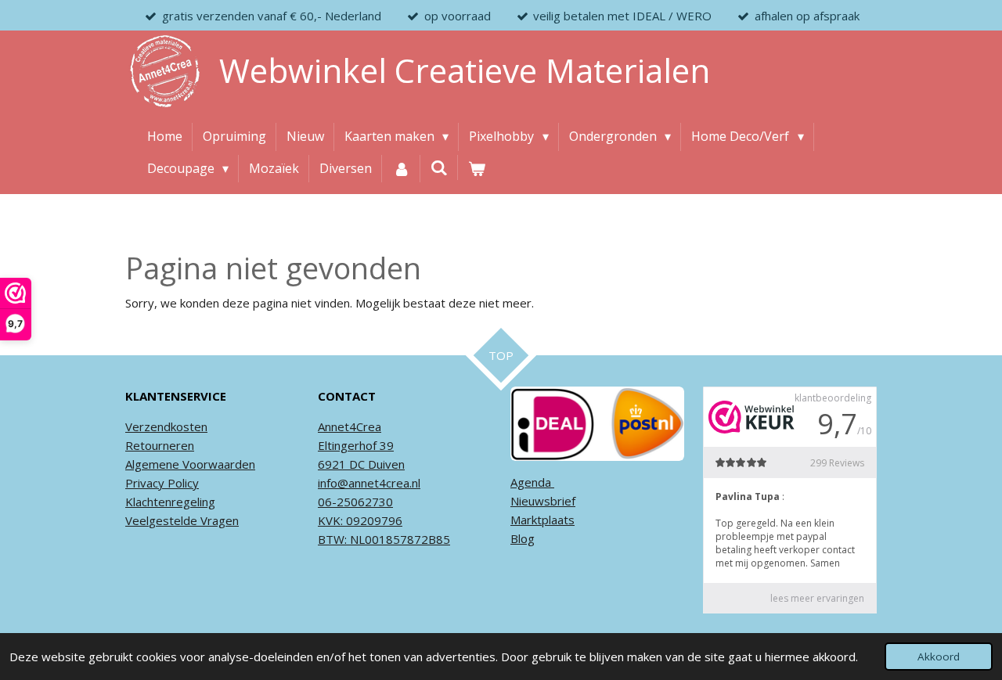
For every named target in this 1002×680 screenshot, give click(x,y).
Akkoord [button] (938, 656)
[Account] (401, 169)
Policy (181, 483)
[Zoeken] (439, 167)
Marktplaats (542, 519)
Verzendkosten (166, 426)
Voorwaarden (217, 464)
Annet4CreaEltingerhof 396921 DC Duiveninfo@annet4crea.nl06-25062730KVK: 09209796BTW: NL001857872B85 (384, 483)
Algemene (152, 464)
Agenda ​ (532, 482)
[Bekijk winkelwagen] (477, 169)
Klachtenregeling (170, 501)
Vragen (218, 520)
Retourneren (159, 445)
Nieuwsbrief (542, 501)
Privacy (144, 483)
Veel (137, 520)
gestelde (173, 520)
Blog (522, 538)
